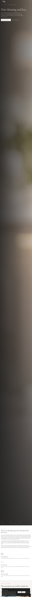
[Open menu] (30, 1)
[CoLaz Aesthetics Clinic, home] (3, 1)
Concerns (5, 4)
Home (2, 4)
